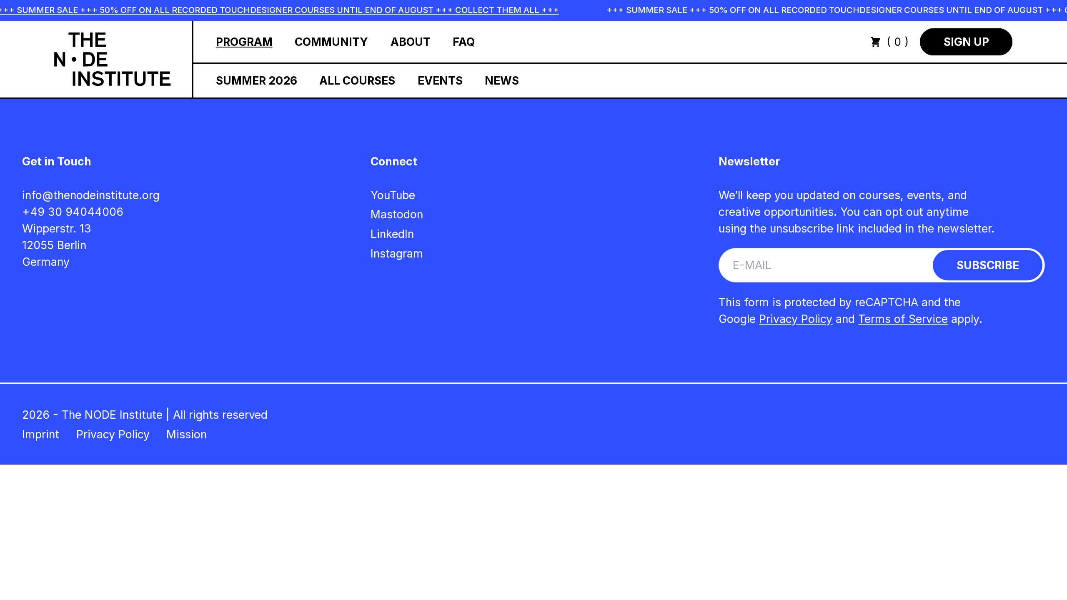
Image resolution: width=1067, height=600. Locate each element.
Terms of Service (903, 318)
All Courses (357, 80)
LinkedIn (392, 233)
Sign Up (966, 41)
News (502, 80)
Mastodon (397, 214)
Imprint (40, 434)
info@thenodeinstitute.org (91, 195)
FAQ (464, 41)
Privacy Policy (795, 318)
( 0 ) (898, 41)
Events (440, 80)
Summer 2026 (256, 80)
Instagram (397, 253)
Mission (186, 434)
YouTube (393, 195)
